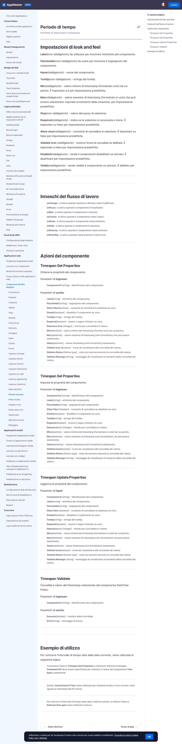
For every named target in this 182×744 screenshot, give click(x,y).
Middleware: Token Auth (17, 245)
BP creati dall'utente (15, 189)
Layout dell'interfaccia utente (19, 526)
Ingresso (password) (18, 379)
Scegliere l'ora (15, 404)
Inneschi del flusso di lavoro (160, 24)
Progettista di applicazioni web (19, 261)
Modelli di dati (12, 83)
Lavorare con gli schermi (16, 451)
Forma (11, 348)
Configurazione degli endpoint (19, 240)
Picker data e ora (16, 410)
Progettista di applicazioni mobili (20, 435)
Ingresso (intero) (16, 364)
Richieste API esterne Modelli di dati (19, 177)
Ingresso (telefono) (17, 384)
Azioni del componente (158, 28)
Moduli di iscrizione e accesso (19, 271)
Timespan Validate (158, 47)
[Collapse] (35, 286)
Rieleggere (13, 425)
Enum (8, 209)
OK (149, 736)
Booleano (10, 145)
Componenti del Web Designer (15, 285)
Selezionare (14, 415)
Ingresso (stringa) (16, 353)
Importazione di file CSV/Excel (19, 515)
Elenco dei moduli (14, 62)
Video (11, 338)
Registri (9, 505)
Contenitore (14, 292)
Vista (11, 313)
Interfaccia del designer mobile (19, 446)
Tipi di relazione (13, 88)
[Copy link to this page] (139, 27)
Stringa (9, 140)
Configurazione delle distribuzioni (21, 490)
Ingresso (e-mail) (16, 374)
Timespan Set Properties (161, 37)
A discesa (13, 302)
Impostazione (12, 57)
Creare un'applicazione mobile (19, 441)
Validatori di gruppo (14, 219)
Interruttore (14, 323)
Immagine (13, 333)
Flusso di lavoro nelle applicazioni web (20, 277)
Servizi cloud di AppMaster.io (19, 495)
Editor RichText (15, 389)
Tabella (12, 307)
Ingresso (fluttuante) (18, 369)
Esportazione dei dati (15, 500)
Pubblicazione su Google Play (19, 474)
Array (8, 150)
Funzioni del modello (15, 171)
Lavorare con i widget (15, 456)
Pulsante (12, 297)
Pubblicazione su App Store (18, 479)
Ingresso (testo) (16, 359)
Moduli (9, 52)
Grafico (12, 343)
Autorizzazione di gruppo (17, 214)
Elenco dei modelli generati (18, 101)
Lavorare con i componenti (17, 266)
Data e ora (10, 155)
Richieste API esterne (15, 194)
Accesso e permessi (15, 250)
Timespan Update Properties (163, 42)
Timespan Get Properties (161, 33)
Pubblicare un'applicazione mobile (21, 461)
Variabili (9, 199)
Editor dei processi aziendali (18, 112)
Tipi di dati (10, 78)
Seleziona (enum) (16, 420)
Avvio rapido (11, 31)
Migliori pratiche (13, 36)
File (7, 160)
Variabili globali (12, 125)
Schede (12, 318)
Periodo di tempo (16, 394)
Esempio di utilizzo (156, 51)
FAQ (8, 42)
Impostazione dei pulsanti (17, 521)
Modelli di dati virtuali (15, 184)
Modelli (9, 204)
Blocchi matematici (14, 135)
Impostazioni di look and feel (160, 19)
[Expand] (35, 62)
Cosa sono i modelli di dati (17, 73)
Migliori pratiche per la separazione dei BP (16, 118)
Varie (8, 166)
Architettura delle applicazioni (19, 26)
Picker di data (14, 399)
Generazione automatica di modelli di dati (18, 94)
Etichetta (12, 328)
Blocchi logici (12, 130)
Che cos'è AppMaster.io (16, 16)
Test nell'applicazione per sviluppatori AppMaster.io (17, 467)
